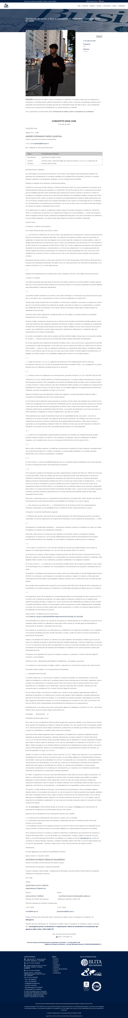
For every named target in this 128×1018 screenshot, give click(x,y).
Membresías (122, 6)
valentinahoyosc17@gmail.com (36, 888)
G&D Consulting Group (91, 1)
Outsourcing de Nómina (60, 969)
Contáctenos (107, 6)
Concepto (85, 51)
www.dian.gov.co (85, 838)
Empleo (115, 6)
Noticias (99, 6)
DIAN (84, 46)
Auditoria (55, 971)
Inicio (79, 6)
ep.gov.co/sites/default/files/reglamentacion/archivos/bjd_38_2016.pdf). (60, 616)
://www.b (32, 616)
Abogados (56, 967)
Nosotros (85, 6)
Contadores (56, 965)
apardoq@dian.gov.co (41, 143)
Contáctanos (57, 973)
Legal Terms (49, 1016)
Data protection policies (76, 1016)
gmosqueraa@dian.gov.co (65, 911)
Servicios (92, 6)
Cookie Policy (65, 1016)
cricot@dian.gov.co (32, 911)
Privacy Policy (57, 1016)
